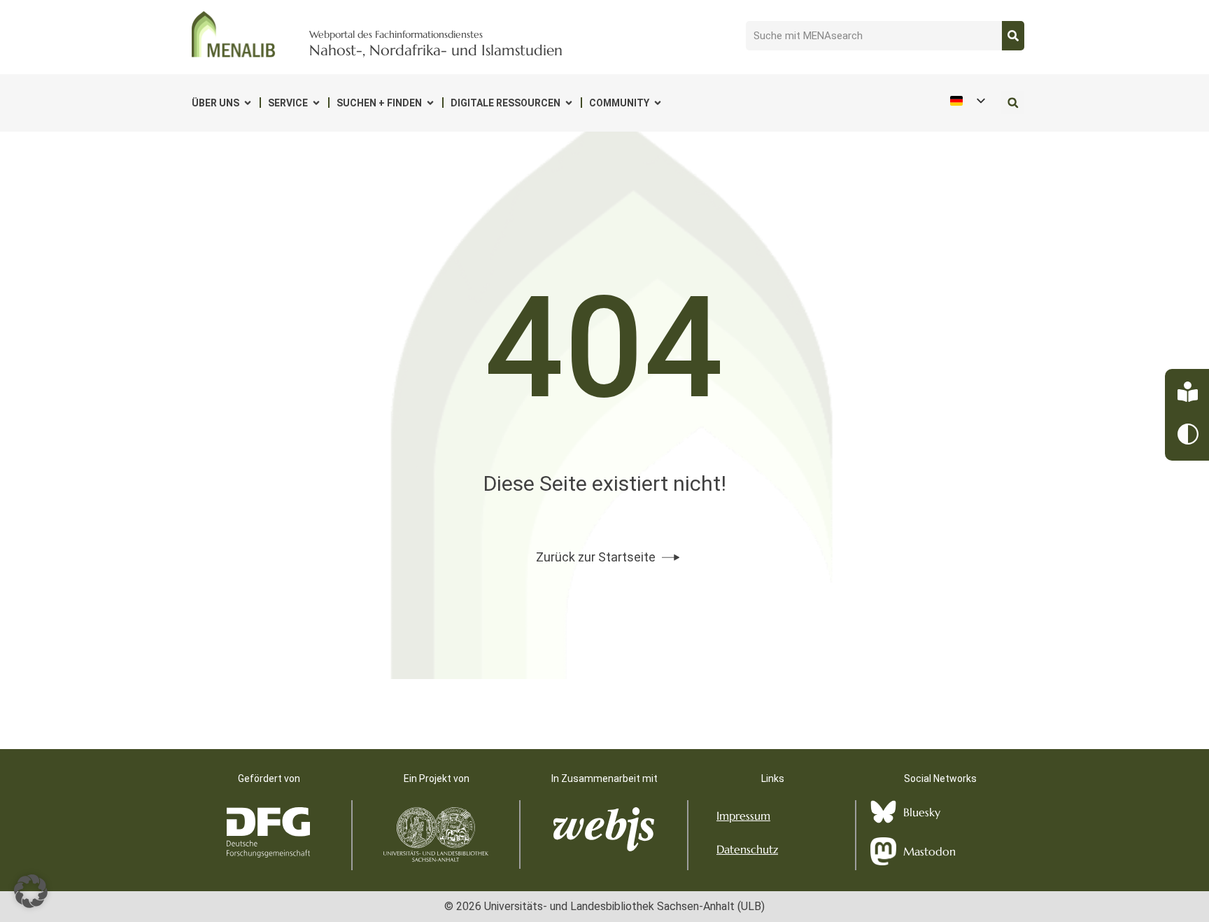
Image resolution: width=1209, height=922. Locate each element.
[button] (1012, 102)
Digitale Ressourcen (505, 103)
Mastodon (929, 851)
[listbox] (967, 100)
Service (288, 103)
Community (619, 103)
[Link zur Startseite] (234, 34)
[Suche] (1013, 35)
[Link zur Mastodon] (883, 851)
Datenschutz (747, 849)
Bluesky (921, 812)
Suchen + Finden (379, 103)
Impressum (743, 816)
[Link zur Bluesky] (883, 811)
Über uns (215, 103)
